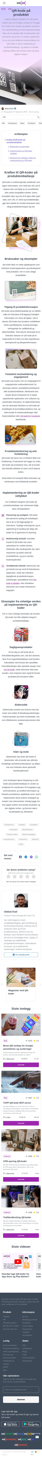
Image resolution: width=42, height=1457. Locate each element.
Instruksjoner (12, 123)
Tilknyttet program (10, 1323)
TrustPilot (26, 1332)
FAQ (24, 1345)
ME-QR (3, 8)
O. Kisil (7, 1117)
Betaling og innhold (29, 1320)
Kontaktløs (33, 825)
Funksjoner (31, 123)
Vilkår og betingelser (11, 1351)
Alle (3, 123)
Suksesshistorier (28, 1358)
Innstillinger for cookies (8, 1362)
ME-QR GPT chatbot (11, 1326)
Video (24, 1355)
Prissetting (26, 1323)
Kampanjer (13, 829)
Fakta (21, 844)
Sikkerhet (35, 839)
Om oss (25, 1317)
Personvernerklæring (11, 1348)
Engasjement (9, 825)
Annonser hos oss (10, 1329)
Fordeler (6, 1317)
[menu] (4, 3)
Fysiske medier (12, 834)
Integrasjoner (27, 1329)
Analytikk (22, 825)
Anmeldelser (27, 1335)
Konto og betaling (9, 1345)
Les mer (21, 1065)
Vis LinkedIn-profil (22, 955)
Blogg (24, 1351)
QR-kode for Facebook (30, 416)
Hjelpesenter (27, 1361)
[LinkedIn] (15, 109)
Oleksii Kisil (9, 108)
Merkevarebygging (28, 834)
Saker (10, 8)
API (4, 1320)
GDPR (5, 1367)
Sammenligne (27, 1326)
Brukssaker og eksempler (19, 147)
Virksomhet (23, 839)
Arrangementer (9, 839)
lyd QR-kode (9, 670)
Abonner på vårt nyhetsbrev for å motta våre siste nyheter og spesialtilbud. (19, 1380)
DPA (5, 1370)
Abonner (21, 1399)
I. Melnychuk (9, 1059)
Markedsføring (27, 829)
